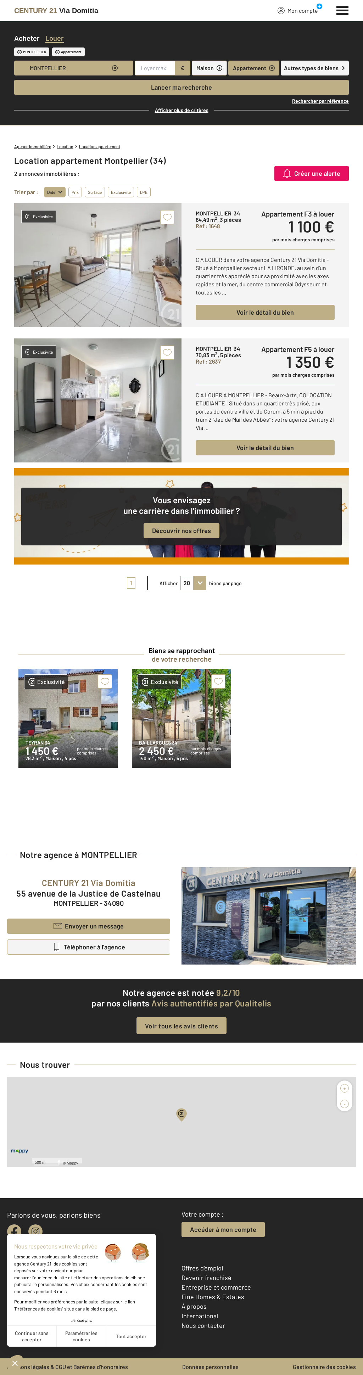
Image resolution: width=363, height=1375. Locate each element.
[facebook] (14, 1231)
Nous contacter (203, 1325)
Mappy (72, 1163)
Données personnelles (210, 1366)
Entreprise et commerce (216, 1287)
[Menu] (342, 9)
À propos (194, 1306)
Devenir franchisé (206, 1277)
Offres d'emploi (202, 1268)
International (200, 1316)
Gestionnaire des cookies (324, 1366)
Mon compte (302, 10)
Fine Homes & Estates (213, 1297)
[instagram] (35, 1231)
